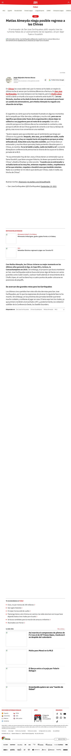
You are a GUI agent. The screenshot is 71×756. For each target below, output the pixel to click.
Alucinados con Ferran (16, 623)
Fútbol (35, 7)
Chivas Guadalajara (36, 309)
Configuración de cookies (45, 731)
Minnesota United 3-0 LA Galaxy (27, 234)
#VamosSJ (23, 181)
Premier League (29, 10)
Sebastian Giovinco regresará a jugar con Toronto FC (35, 250)
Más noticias (60, 629)
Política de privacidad (20, 731)
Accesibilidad (56, 731)
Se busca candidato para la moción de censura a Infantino (28, 619)
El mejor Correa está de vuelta (18, 611)
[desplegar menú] (2, 2)
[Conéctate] (69, 2)
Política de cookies (32, 731)
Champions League (58, 10)
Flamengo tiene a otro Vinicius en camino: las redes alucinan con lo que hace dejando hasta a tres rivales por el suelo (35, 615)
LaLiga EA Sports (39, 10)
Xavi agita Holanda (14, 608)
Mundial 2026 (18, 10)
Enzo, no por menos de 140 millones (21, 605)
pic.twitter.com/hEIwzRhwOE (38, 181)
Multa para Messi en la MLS (41, 650)
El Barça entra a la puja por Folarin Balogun (44, 669)
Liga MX (10, 10)
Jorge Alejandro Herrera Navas (24, 78)
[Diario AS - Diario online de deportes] (36, 2)
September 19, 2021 (49, 186)
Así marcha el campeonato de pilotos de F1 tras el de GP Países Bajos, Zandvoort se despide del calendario (47, 634)
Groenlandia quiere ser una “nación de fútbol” (46, 688)
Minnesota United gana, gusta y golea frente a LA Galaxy (37, 236)
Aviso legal (10, 731)
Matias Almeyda (48, 309)
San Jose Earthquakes (22, 309)
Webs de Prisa (61, 739)
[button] (45, 80)
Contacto (4, 731)
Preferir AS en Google (57, 80)
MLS (4, 10)
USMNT (49, 10)
